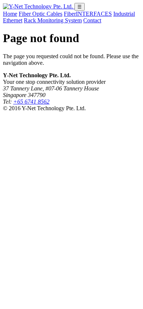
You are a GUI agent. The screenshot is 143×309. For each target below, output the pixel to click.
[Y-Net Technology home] (38, 6)
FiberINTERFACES (88, 14)
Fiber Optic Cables (40, 14)
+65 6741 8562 (31, 101)
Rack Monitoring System (53, 20)
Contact (92, 20)
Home (10, 14)
